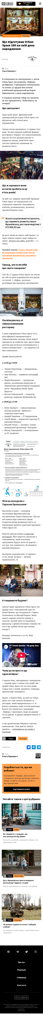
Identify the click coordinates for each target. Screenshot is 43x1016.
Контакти (21, 985)
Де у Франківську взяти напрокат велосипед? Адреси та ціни (18, 881)
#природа (17, 920)
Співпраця (21, 977)
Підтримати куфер (21, 789)
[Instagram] (35, 951)
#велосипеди (18, 876)
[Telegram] (17, 951)
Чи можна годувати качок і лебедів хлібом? (19, 925)
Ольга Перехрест (10, 756)
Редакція (21, 970)
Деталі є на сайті (17, 241)
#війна (16, 830)
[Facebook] (8, 951)
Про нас (21, 962)
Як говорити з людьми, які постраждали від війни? (15, 835)
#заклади (25, 36)
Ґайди (11, 739)
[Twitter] (27, 951)
